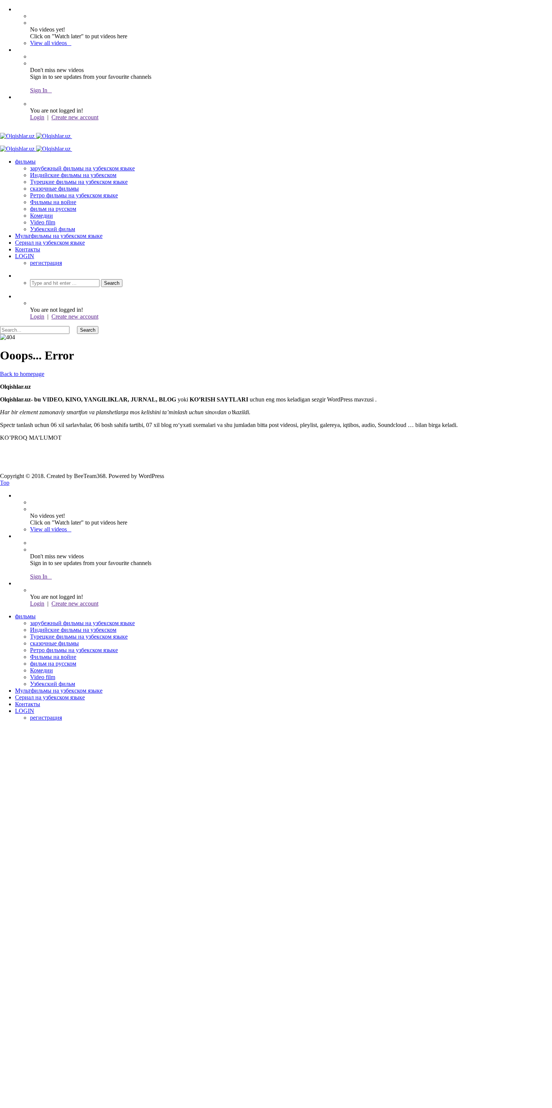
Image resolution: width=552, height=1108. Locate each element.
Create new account (74, 117)
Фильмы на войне (53, 202)
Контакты (27, 249)
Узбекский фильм (52, 229)
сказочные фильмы (54, 188)
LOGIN (24, 256)
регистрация (46, 263)
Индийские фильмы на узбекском (73, 175)
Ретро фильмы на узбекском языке (74, 195)
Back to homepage (22, 374)
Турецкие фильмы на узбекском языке (79, 182)
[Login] (17, 97)
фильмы (25, 161)
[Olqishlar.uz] (42, 136)
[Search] (17, 275)
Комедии (41, 215)
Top (4, 483)
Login (37, 117)
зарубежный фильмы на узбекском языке (82, 168)
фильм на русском (53, 209)
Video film (42, 222)
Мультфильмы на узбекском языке (59, 236)
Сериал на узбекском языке (50, 242)
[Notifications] (17, 50)
